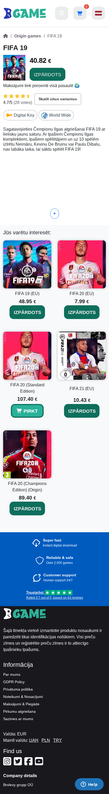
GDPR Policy (14, 682)
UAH (33, 740)
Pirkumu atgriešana (19, 711)
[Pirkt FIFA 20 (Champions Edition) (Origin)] (27, 454)
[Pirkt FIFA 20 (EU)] (82, 264)
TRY (57, 740)
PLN (46, 740)
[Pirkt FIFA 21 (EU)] (82, 356)
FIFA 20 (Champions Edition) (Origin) (27, 486)
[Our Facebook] (29, 763)
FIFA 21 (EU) (82, 388)
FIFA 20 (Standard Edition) (27, 388)
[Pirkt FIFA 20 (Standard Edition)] (27, 356)
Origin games (27, 36)
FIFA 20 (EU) (82, 293)
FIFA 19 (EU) (27, 293)
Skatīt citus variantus (58, 99)
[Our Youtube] (39, 763)
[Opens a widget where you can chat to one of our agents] (89, 784)
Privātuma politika (18, 689)
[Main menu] (61, 13)
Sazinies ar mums (18, 719)
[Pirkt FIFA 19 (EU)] (27, 264)
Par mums (11, 674)
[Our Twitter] (18, 763)
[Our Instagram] (8, 763)
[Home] (5, 36)
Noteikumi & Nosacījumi (23, 697)
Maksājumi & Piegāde (21, 704)
